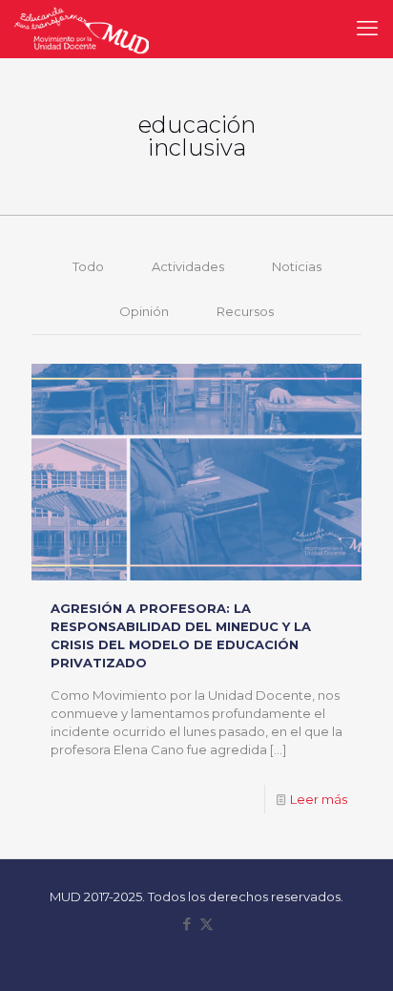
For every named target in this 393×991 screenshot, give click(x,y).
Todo (88, 266)
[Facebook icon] (186, 924)
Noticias (296, 266)
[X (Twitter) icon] (206, 924)
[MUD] (81, 29)
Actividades (188, 266)
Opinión (144, 311)
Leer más (318, 799)
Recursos (245, 311)
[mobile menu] (367, 28)
